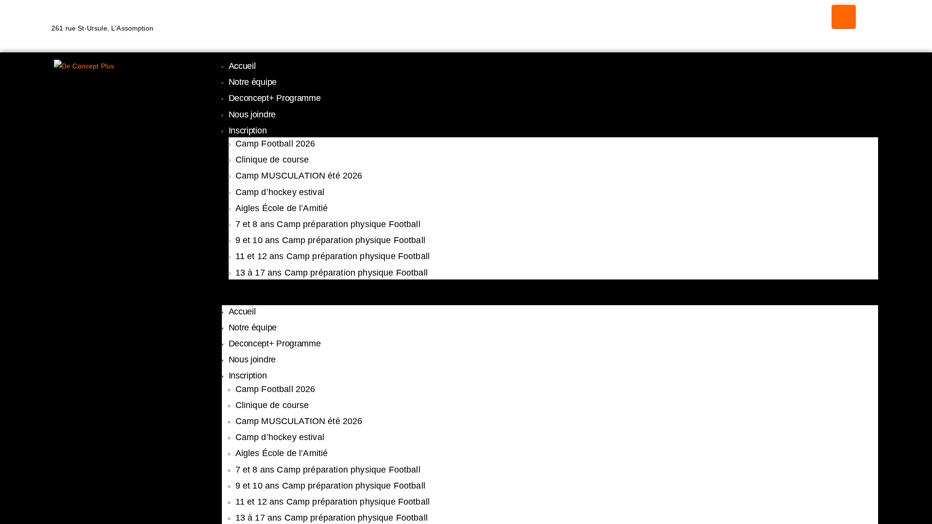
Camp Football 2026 (275, 143)
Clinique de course (272, 159)
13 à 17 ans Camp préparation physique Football (331, 273)
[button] (550, 298)
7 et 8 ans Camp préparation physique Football (327, 224)
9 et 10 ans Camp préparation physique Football (330, 240)
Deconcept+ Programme (275, 98)
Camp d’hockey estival (279, 192)
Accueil (242, 66)
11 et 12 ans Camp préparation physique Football (332, 256)
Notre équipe (253, 82)
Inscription (248, 130)
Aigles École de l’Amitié (281, 208)
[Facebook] (844, 17)
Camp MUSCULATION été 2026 (299, 175)
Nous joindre (252, 114)
